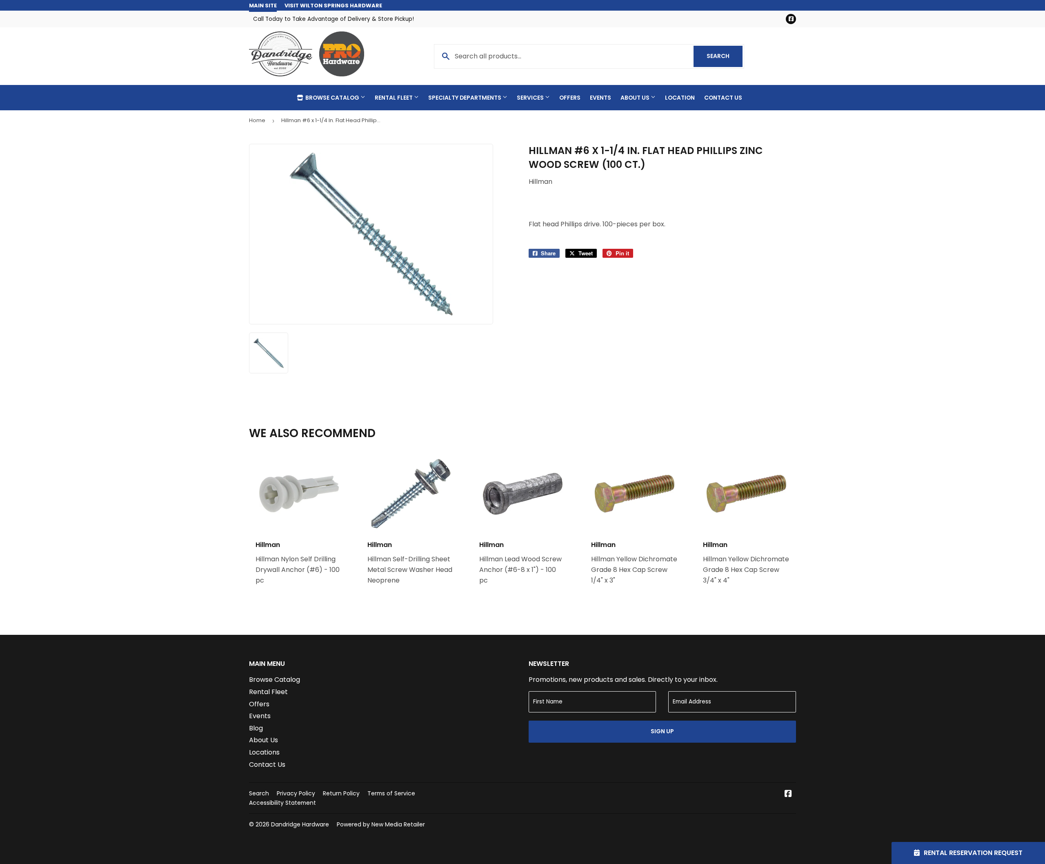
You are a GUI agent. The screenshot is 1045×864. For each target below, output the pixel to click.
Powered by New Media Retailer (381, 824)
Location (680, 98)
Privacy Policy (296, 793)
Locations (264, 752)
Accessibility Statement (282, 803)
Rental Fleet (394, 98)
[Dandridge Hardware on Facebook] (788, 794)
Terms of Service (391, 793)
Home (257, 120)
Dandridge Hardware (300, 824)
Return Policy (341, 793)
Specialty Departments (465, 98)
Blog (256, 728)
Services (531, 98)
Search (725, 56)
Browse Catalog (332, 98)
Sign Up (662, 731)
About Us (635, 98)
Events (600, 98)
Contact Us (723, 98)
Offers (569, 98)
